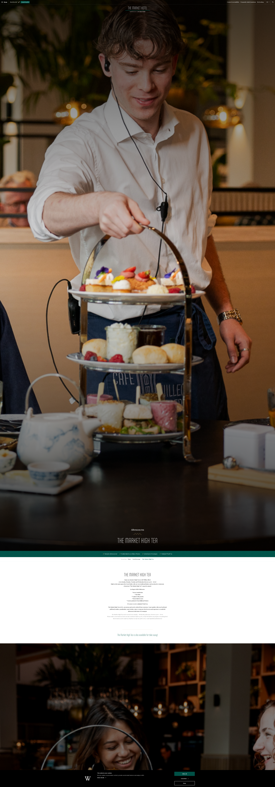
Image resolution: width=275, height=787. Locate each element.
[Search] (273, 2)
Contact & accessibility (233, 2)
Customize (184, 778)
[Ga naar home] (137, 9)
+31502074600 (25, 2)
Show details (100, 777)
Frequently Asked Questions (248, 2)
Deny (184, 783)
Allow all (184, 774)
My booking (260, 2)
